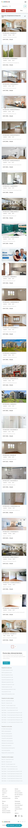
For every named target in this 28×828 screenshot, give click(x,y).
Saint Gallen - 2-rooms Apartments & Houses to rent (12, 771)
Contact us (4, 792)
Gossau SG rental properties (7, 738)
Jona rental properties (6, 750)
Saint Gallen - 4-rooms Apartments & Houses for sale (12, 717)
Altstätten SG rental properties (8, 743)
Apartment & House (10, 10)
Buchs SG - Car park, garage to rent (8, 764)
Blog (3, 803)
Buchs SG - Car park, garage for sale (8, 705)
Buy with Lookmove (18, 794)
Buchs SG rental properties (7, 733)
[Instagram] (19, 816)
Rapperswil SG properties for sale (8, 694)
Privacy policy (4, 796)
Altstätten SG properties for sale (8, 684)
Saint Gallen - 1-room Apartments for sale (10, 710)
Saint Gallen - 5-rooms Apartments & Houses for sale (12, 719)
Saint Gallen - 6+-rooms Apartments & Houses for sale (12, 722)
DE (22, 821)
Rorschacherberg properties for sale (8, 689)
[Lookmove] (6, 2)
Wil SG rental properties (6, 731)
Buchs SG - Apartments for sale (8, 700)
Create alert (11, 825)
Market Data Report (19, 805)
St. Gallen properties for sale (7, 670)
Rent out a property (18, 792)
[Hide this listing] (21, 21)
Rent (3, 10)
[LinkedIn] (22, 816)
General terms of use (6, 798)
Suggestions (17, 796)
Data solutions (17, 803)
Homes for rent (5, 807)
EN (18, 821)
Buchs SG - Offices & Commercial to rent (9, 766)
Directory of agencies (6, 812)
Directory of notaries (6, 810)
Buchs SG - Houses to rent (7, 761)
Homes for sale (5, 805)
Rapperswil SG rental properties (8, 752)
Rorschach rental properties (7, 736)
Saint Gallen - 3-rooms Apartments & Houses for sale (12, 715)
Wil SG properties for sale (7, 672)
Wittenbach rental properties (7, 740)
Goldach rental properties (6, 745)
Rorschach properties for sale (7, 677)
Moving (16, 798)
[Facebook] (16, 816)
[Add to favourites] (24, 21)
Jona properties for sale (6, 691)
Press (3, 794)
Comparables (17, 807)
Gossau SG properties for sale (7, 679)
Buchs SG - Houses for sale (7, 703)
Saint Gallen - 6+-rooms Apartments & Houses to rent (12, 780)
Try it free (6, 662)
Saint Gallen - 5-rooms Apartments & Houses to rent (12, 778)
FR (20, 821)
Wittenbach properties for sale (7, 682)
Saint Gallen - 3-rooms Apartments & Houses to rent (12, 773)
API (15, 810)
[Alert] (25, 6)
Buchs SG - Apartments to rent (8, 759)
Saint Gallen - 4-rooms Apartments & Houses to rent (12, 776)
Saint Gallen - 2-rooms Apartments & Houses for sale (12, 712)
